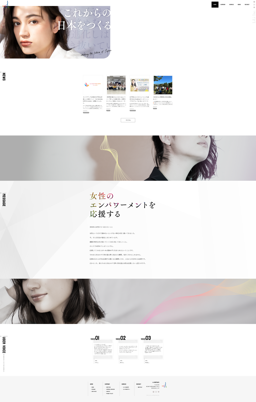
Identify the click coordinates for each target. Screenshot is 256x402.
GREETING (108, 387)
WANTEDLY (140, 387)
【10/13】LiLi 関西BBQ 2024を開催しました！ (162, 98)
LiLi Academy (126, 387)
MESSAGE (93, 389)
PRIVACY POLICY (109, 394)
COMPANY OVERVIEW (110, 389)
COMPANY (222, 4)
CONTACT (108, 391)
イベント (108, 110)
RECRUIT (247, 4)
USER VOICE (94, 391)
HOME (215, 4)
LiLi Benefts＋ (126, 389)
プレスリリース (86, 112)
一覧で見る (128, 120)
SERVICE (231, 4)
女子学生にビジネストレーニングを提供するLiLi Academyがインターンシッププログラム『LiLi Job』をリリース (139, 99)
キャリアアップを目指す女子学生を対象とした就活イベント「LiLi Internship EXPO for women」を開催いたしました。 (92, 100)
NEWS (239, 4)
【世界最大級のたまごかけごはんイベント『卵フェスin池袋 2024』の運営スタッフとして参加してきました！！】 (116, 99)
